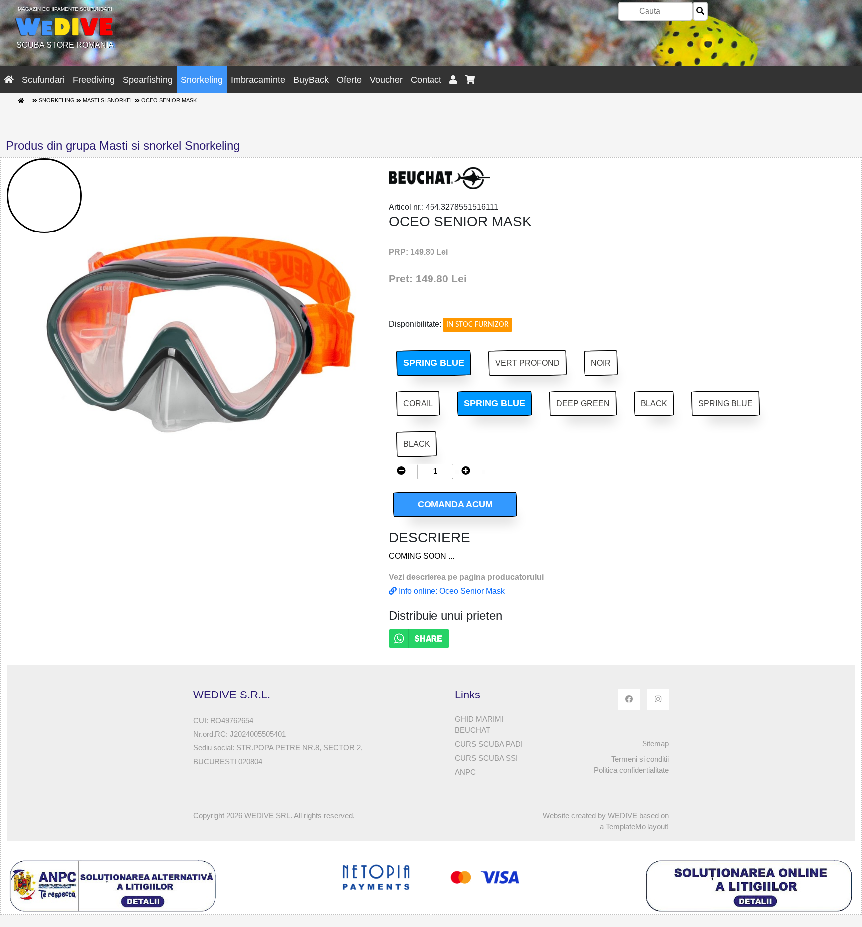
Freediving (94, 80)
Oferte (349, 80)
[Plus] (465, 471)
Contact (426, 80)
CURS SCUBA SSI (486, 758)
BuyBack (311, 80)
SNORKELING (57, 101)
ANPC (465, 772)
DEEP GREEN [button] (583, 403)
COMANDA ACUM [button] (455, 504)
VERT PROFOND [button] (527, 363)
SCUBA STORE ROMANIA (65, 27)
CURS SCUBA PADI (489, 744)
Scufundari (43, 80)
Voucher (386, 80)
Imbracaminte (258, 80)
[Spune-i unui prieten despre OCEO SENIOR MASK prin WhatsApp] (419, 638)
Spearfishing (148, 80)
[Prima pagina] (21, 101)
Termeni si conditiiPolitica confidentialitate (631, 765)
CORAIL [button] (418, 403)
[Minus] (401, 471)
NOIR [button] (601, 363)
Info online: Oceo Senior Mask (451, 591)
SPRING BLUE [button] (433, 363)
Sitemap (655, 743)
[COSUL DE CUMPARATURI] (470, 79)
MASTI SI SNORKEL (108, 101)
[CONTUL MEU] (453, 79)
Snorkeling (202, 80)
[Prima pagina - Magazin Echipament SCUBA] (9, 79)
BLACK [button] (654, 403)
